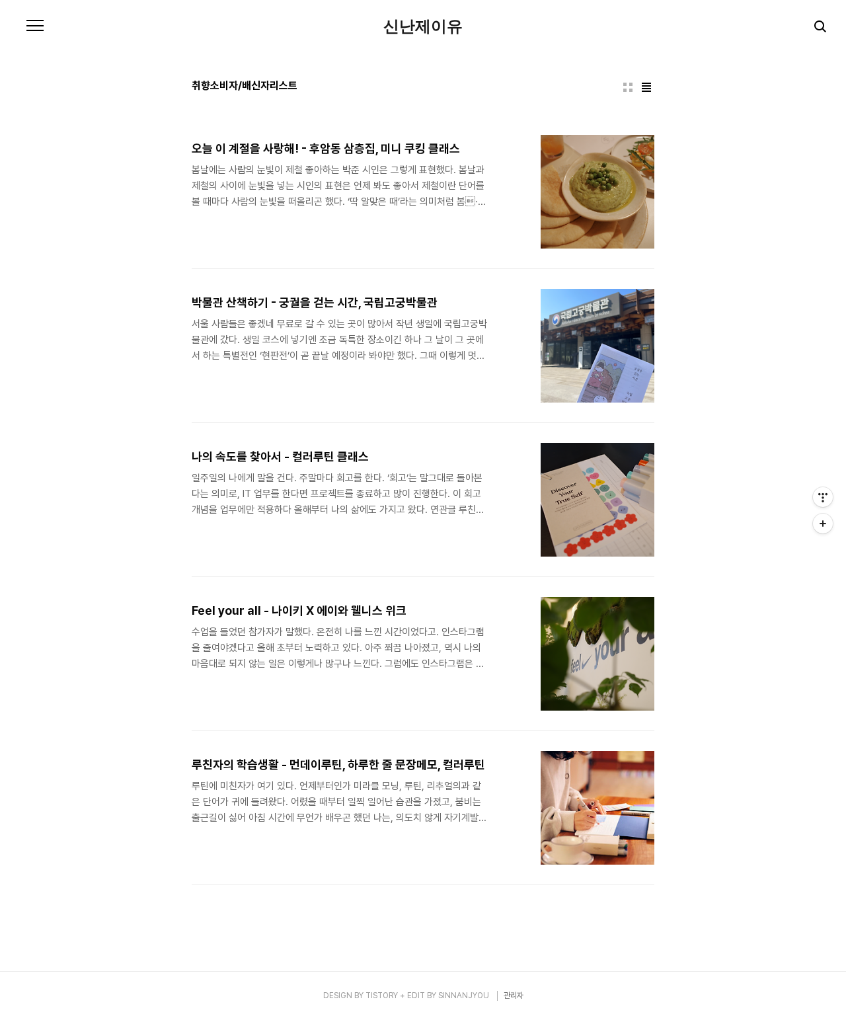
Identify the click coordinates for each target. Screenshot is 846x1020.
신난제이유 (423, 26)
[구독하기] (823, 523)
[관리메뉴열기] (823, 497)
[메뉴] (35, 26)
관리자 (513, 995)
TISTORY (381, 995)
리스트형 (646, 87)
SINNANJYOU (463, 995)
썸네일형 (628, 87)
